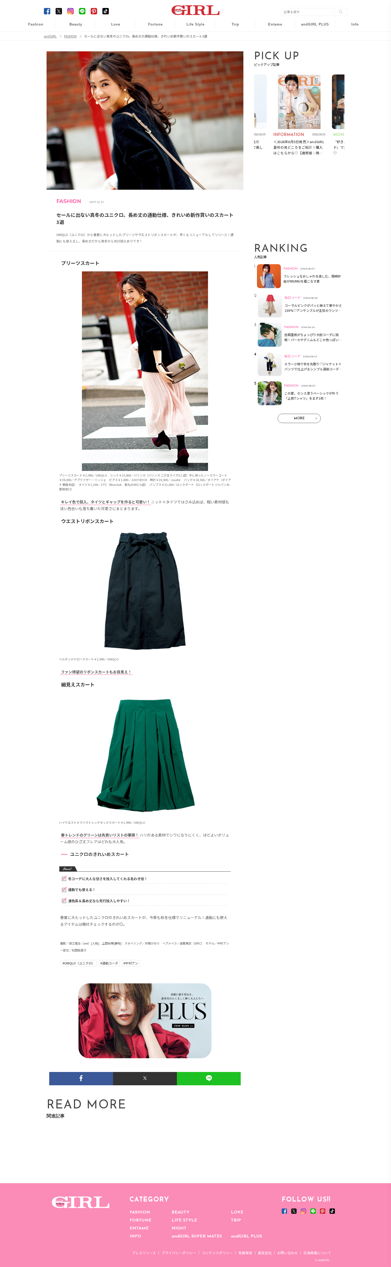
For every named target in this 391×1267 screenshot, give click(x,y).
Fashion (311, 27)
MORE (299, 418)
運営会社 (265, 1252)
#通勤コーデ (109, 963)
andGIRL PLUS (246, 1236)
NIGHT (179, 1228)
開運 (152, 27)
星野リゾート (232, 38)
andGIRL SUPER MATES (197, 1236)
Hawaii (232, 27)
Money (192, 27)
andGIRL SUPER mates (351, 68)
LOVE (237, 1212)
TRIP (236, 1220)
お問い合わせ (287, 1252)
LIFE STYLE (184, 1220)
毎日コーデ (32, 27)
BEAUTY (180, 1212)
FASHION (140, 1212)
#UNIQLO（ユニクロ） (79, 963)
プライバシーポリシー (178, 1252)
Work (192, 38)
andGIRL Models (351, 58)
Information (312, 58)
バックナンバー (351, 38)
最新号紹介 (351, 27)
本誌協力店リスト (351, 48)
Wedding (112, 27)
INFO (135, 1236)
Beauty (75, 24)
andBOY (271, 27)
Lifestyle (311, 48)
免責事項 (245, 1252)
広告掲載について (317, 1252)
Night (112, 48)
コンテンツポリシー (217, 1252)
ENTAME (139, 1228)
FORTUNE (140, 1220)
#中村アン (130, 963)
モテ (112, 38)
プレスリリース (144, 1252)
